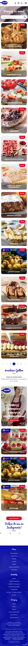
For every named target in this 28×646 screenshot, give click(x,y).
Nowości (14, 595)
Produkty (14, 559)
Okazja (14, 609)
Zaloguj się (14, 569)
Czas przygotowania (14, 612)
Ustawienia (7, 639)
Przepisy (14, 561)
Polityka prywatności (14, 567)
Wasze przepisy (14, 617)
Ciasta (14, 578)
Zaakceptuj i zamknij (14, 641)
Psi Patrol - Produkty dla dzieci (14, 592)
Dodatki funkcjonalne (14, 587)
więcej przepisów (14, 518)
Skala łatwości (14, 615)
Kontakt (14, 564)
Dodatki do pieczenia (14, 584)
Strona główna (14, 553)
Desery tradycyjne (14, 581)
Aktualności (14, 556)
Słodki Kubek (14, 589)
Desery (14, 606)
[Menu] (25, 3)
